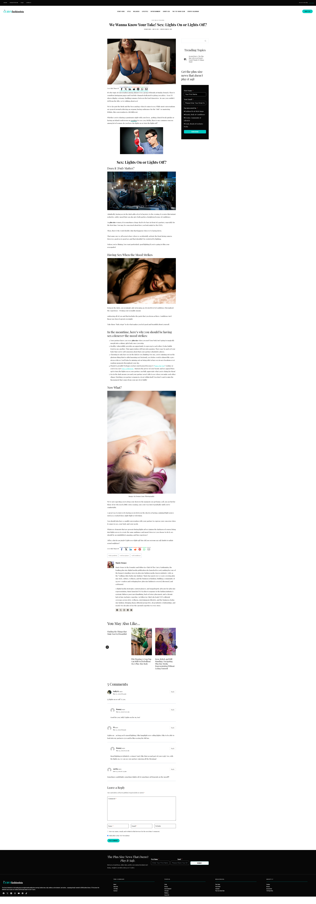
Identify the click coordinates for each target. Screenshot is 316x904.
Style (129, 11)
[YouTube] (18, 893)
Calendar (217, 889)
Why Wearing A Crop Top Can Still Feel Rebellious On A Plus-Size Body (141, 661)
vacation (134, 120)
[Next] (176, 647)
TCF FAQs (115, 889)
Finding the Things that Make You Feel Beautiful (117, 632)
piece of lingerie (127, 368)
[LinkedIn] (130, 89)
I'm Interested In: (190, 108)
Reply (172, 692)
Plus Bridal (217, 886)
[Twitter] (7, 893)
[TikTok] (26, 893)
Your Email (188, 99)
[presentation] (141, 641)
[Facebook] (122, 89)
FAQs (22, 2)
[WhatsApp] (142, 89)
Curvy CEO (166, 11)
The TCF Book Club (178, 11)
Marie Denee (148, 29)
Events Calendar (193, 11)
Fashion (268, 884)
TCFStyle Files (269, 891)
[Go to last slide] (107, 647)
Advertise (115, 886)
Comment (112, 799)
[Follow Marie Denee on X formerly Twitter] (120, 610)
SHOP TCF (307, 11)
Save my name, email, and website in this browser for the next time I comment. (134, 831)
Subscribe (311, 3)
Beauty (166, 886)
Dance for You (159, 366)
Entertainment (155, 11)
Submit (199, 863)
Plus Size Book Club (219, 891)
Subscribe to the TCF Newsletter (119, 835)
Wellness (136, 11)
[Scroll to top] (4, 899)
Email (134, 826)
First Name (188, 90)
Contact (28, 2)
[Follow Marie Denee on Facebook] (117, 610)
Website (158, 826)
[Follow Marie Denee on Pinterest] (131, 610)
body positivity (112, 555)
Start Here (121, 11)
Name (110, 826)
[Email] (146, 89)
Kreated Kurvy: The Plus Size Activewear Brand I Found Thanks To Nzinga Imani (196, 59)
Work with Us (14, 2)
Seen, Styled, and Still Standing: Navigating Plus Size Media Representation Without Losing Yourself (165, 664)
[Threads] (15, 893)
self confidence (136, 555)
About (5, 2)
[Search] (205, 40)
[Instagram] (11, 893)
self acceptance (124, 555)
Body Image (155, 20)
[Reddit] (134, 89)
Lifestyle (145, 11)
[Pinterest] (138, 89)
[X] (126, 89)
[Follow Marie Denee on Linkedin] (127, 610)
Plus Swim (217, 884)
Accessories (269, 889)
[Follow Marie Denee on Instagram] (124, 610)
